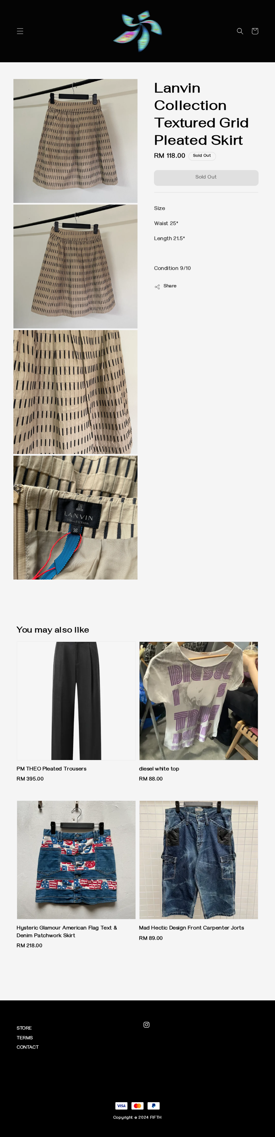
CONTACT (28, 1048)
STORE (24, 1029)
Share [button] (170, 287)
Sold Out (206, 178)
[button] (20, 31)
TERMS (25, 1039)
